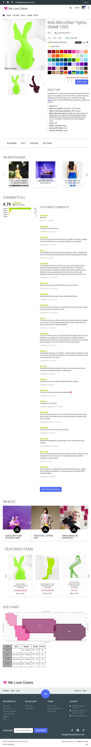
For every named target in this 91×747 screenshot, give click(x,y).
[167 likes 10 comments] (19, 174)
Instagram (11, 143)
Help (12, 691)
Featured (34, 143)
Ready (84, 42)
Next (44, 84)
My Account (29, 706)
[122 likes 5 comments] (72, 174)
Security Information (54, 708)
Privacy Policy (51, 706)
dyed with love (67, 741)
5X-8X (59, 38)
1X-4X (54, 38)
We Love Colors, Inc (18, 741)
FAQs (4, 719)
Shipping (6, 716)
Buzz (23, 143)
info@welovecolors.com (24, 2)
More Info (20, 593)
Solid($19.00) (52, 42)
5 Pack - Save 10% (71, 38)
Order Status (29, 708)
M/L (50, 38)
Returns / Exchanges (10, 711)
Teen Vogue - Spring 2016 (43, 537)
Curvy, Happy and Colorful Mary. (13, 537)
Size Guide (6, 706)
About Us (77, 691)
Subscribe (8, 730)
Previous (5, 84)
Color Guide (7, 708)
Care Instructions (8, 714)
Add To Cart (81, 82)
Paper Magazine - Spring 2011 (70, 537)
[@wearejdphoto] (45, 174)
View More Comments (51, 489)
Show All (78, 42)
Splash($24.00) (62, 42)
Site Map (6, 691)
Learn (18, 691)
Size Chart (47, 143)
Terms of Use (51, 711)
